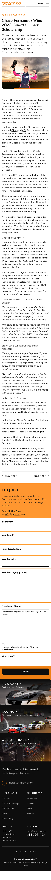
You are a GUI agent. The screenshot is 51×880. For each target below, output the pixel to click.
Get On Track (8, 809)
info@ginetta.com (15, 514)
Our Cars (6, 799)
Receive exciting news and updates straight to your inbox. (24, 613)
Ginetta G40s (18, 130)
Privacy (26, 862)
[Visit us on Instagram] (21, 851)
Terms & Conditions (12, 862)
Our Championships (10, 804)
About (4, 814)
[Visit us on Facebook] (16, 851)
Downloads (32, 799)
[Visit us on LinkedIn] (30, 851)
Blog (11, 819)
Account (30, 814)
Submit (25, 671)
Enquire (29, 10)
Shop (29, 809)
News (20, 10)
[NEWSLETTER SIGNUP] (4, 783)
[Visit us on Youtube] (34, 851)
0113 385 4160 (13, 511)
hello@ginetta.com (16, 773)
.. (27, 838)
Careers (30, 804)
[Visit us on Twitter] (25, 851)
